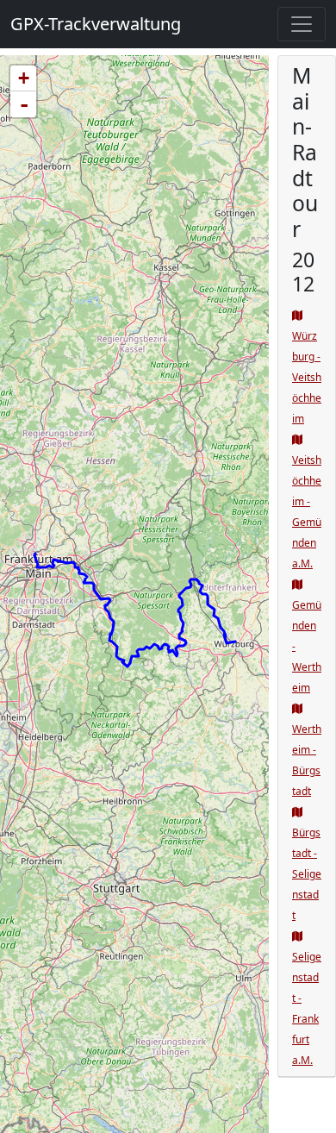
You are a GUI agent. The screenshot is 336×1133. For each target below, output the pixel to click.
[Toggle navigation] (301, 24)
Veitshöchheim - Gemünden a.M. (306, 512)
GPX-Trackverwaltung (95, 23)
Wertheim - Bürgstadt (306, 760)
